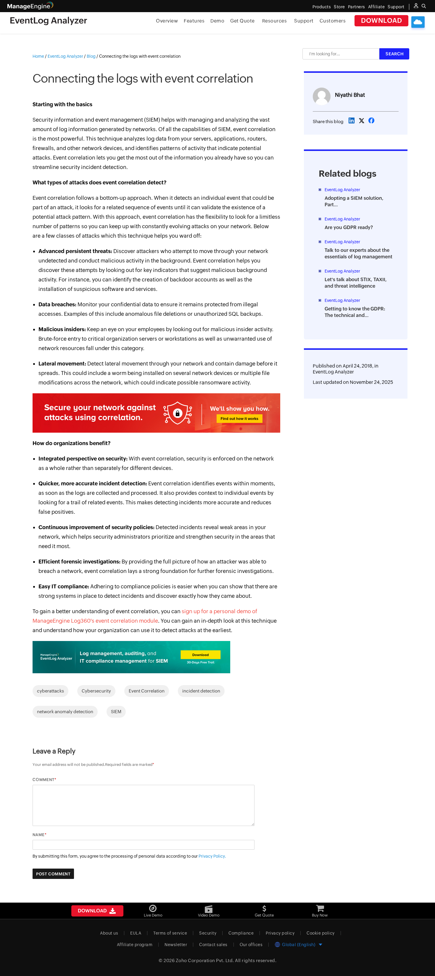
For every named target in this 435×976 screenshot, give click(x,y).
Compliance (241, 933)
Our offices (251, 945)
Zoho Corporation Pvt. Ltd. (205, 960)
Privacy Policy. (212, 856)
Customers (333, 21)
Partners (356, 6)
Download (381, 20)
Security (207, 933)
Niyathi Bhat (350, 95)
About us (109, 933)
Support (304, 21)
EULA (135, 933)
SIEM (116, 711)
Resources (274, 21)
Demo (217, 21)
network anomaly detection (65, 711)
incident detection (201, 690)
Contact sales (213, 945)
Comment (43, 779)
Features (194, 21)
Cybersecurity (96, 690)
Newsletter (176, 945)
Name (39, 834)
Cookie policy (321, 933)
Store (339, 6)
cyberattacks (50, 690)
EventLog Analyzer (333, 372)
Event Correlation (147, 690)
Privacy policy (280, 933)
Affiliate (376, 6)
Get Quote (242, 21)
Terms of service (170, 933)
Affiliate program (135, 945)
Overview (167, 21)
